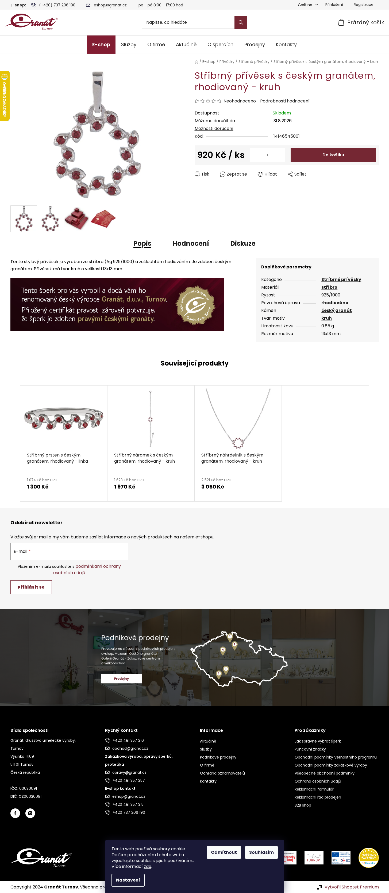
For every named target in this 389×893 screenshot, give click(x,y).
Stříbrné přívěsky (341, 279)
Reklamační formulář (314, 789)
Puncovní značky (310, 749)
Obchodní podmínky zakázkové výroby (331, 765)
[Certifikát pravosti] (117, 301)
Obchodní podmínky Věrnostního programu (336, 757)
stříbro (329, 287)
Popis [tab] (142, 243)
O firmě (207, 765)
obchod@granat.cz (130, 748)
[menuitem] (101, 44)
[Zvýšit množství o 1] (281, 155)
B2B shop (303, 805)
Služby (206, 749)
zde (147, 866)
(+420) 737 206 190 (57, 5)
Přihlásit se (31, 587)
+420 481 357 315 (128, 804)
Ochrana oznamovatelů (222, 773)
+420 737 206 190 (129, 812)
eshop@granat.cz (110, 5)
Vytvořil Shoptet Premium (352, 887)
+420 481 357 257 (129, 780)
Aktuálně (208, 741)
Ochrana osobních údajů (318, 781)
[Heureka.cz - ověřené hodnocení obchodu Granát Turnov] (365, 857)
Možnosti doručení (214, 128)
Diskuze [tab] (243, 243)
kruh (326, 318)
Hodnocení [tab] (191, 243)
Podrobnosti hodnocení (285, 101)
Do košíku (333, 155)
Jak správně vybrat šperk (318, 741)
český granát (336, 310)
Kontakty (208, 781)
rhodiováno (334, 303)
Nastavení (128, 880)
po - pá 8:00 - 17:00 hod (160, 5)
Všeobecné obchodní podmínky (325, 773)
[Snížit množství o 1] (254, 155)
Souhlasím (261, 852)
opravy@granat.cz (129, 772)
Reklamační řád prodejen (318, 797)
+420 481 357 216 (128, 740)
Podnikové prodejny (218, 757)
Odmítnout (224, 852)
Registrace (363, 4)
